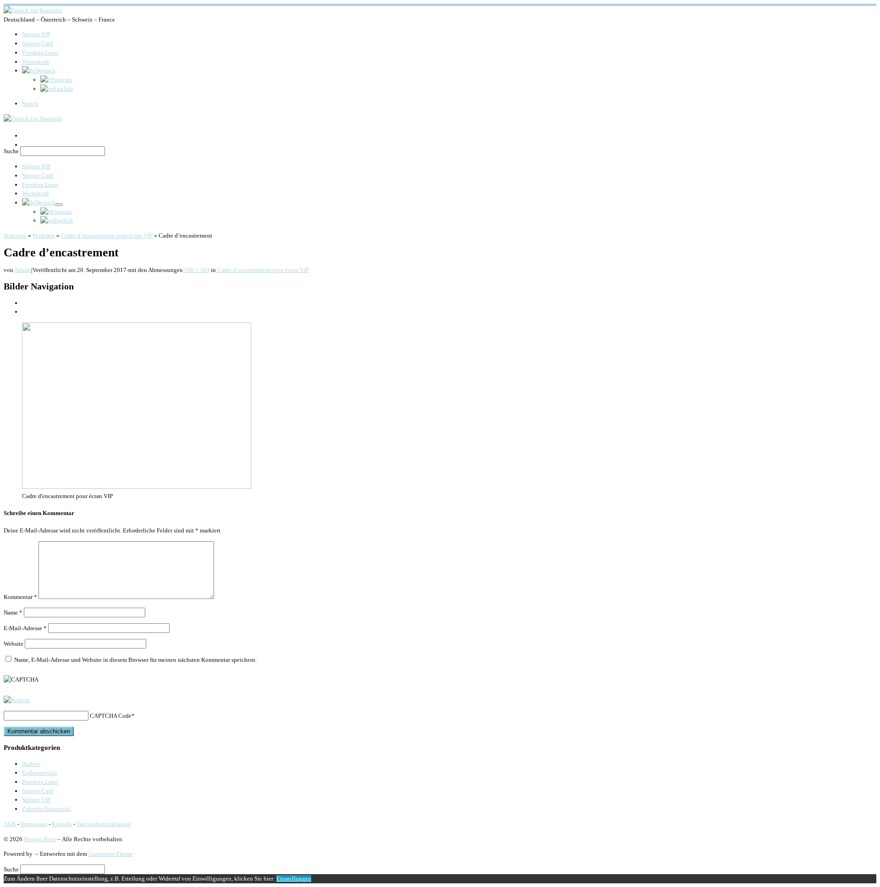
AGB (10, 823)
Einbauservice (39, 772)
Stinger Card (37, 790)
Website (13, 643)
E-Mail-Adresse (25, 628)
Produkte (44, 235)
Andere (31, 763)
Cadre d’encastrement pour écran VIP (107, 235)
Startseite (15, 235)
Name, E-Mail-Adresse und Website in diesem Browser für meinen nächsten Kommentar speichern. (135, 659)
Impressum (34, 823)
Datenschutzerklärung (104, 823)
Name (13, 612)
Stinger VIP (36, 799)
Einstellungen (293, 878)
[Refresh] (17, 700)
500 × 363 (196, 269)
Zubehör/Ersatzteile (46, 808)
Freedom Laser (40, 781)
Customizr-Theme (110, 853)
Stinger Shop (40, 839)
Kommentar (20, 596)
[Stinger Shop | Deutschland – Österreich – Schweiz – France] (33, 10)
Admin (22, 269)
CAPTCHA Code (111, 715)
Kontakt (62, 823)
